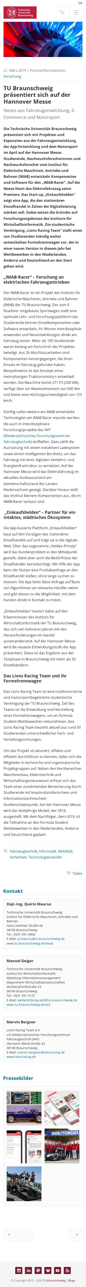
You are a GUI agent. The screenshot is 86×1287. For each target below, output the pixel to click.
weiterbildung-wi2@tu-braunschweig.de (47, 1000)
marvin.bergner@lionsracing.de (41, 1052)
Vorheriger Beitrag (18, 1235)
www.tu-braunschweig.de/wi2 (29, 1004)
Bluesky (47, 1270)
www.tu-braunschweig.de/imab (30, 943)
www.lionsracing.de (21, 1057)
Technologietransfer (45, 857)
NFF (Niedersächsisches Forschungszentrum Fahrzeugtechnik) (37, 435)
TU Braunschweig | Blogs (59, 1280)
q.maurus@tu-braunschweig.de (41, 939)
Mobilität (65, 851)
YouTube (57, 1270)
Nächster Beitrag (75, 1235)
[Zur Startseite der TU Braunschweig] (20, 12)
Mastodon (38, 1270)
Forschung (12, 76)
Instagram (18, 1270)
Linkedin (28, 1270)
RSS (67, 1270)
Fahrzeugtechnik (23, 851)
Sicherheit (18, 857)
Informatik (47, 851)
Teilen (77, 873)
